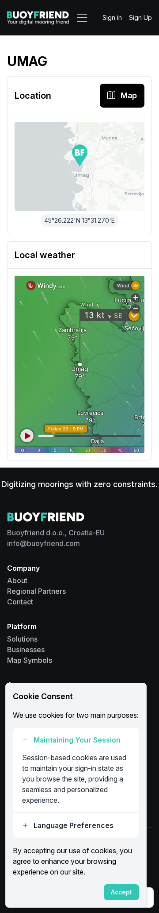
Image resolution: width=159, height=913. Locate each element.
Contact (20, 601)
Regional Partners (36, 591)
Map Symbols (29, 660)
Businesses (26, 649)
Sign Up (140, 17)
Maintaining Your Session (77, 739)
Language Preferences (74, 825)
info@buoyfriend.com (43, 543)
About (17, 580)
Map (129, 95)
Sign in (112, 17)
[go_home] (38, 18)
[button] (79, 155)
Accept (121, 892)
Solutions (22, 638)
